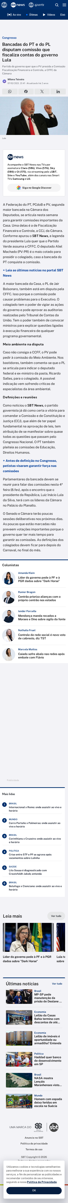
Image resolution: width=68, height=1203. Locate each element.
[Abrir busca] (56, 5)
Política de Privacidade (42, 1182)
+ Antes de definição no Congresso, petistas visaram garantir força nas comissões (30, 466)
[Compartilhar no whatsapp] (10, 91)
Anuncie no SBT (34, 1137)
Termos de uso (34, 1149)
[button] (28, 946)
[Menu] (64, 5)
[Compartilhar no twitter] (42, 91)
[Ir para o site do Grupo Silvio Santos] (28, 1127)
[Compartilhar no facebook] (26, 91)
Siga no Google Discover (36, 187)
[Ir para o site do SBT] (53, 1127)
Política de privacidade (34, 1143)
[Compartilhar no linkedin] (58, 91)
